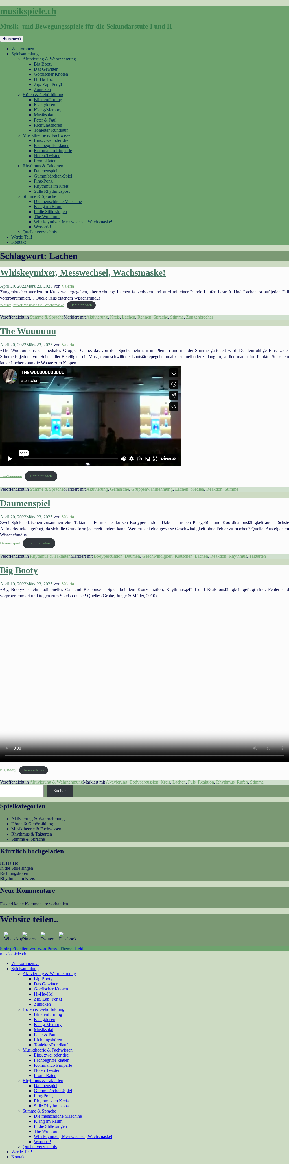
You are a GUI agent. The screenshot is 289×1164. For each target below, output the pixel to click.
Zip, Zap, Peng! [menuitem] (48, 999)
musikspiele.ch (28, 11)
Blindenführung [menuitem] (48, 1014)
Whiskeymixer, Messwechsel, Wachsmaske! (73, 221)
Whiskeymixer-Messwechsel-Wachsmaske (32, 305)
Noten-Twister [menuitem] (47, 1070)
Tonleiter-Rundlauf (51, 130)
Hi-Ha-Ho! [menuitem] (44, 994)
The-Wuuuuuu (11, 476)
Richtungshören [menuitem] (48, 1039)
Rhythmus (238, 556)
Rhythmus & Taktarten (43, 165)
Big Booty (43, 64)
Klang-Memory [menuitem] (48, 1024)
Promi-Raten (45, 160)
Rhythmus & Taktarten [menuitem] (43, 1080)
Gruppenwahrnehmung (152, 489)
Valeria (68, 286)
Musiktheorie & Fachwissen (48, 135)
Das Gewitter (46, 69)
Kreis (115, 317)
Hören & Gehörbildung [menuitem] (43, 1009)
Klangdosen (44, 104)
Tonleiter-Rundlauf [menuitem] (51, 1044)
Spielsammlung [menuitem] (25, 968)
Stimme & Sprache (39, 196)
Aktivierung (97, 317)
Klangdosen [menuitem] (44, 1019)
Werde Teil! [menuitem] (21, 1151)
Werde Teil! (21, 237)
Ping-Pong (43, 181)
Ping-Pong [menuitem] (43, 1095)
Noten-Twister (47, 155)
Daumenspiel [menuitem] (45, 1085)
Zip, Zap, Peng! (48, 84)
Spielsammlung (25, 53)
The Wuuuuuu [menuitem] (47, 1131)
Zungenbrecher (199, 317)
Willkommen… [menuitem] (25, 963)
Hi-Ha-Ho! (44, 79)
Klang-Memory (48, 109)
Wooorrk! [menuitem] (42, 1141)
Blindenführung (48, 99)
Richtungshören (48, 125)
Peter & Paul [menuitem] (45, 1034)
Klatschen (183, 556)
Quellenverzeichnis (40, 232)
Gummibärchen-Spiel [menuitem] (53, 1090)
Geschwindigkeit (157, 556)
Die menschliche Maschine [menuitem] (58, 1116)
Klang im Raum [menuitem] (48, 1121)
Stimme (177, 317)
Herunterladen (81, 305)
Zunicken (42, 89)
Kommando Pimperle (53, 150)
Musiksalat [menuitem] (43, 1029)
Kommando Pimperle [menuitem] (53, 1065)
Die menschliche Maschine (58, 201)
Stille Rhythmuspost (52, 191)
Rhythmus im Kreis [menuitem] (51, 1100)
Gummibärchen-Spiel (53, 176)
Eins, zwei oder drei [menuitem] (51, 1055)
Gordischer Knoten (51, 74)
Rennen (144, 317)
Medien (197, 489)
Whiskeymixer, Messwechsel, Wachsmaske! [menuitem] (73, 1136)
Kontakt (18, 242)
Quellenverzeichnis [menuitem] (40, 1146)
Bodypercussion (108, 556)
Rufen (242, 782)
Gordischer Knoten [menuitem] (51, 988)
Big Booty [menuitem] (43, 978)
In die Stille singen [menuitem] (50, 1126)
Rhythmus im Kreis (51, 186)
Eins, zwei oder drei (51, 140)
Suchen (60, 790)
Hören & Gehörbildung (43, 94)
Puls (192, 782)
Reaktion (214, 489)
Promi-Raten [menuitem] (45, 1075)
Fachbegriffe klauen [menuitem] (51, 1060)
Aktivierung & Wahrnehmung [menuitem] (49, 973)
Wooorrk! (42, 226)
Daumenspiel (45, 170)
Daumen (132, 556)
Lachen (128, 317)
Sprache (161, 317)
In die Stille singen (50, 211)
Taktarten (257, 556)
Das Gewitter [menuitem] (46, 983)
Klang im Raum (48, 206)
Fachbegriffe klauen (51, 145)
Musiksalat (43, 114)
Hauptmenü (11, 39)
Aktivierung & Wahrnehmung (49, 59)
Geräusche (119, 489)
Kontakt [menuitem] (18, 1156)
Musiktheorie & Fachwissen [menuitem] (48, 1050)
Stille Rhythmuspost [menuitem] (52, 1106)
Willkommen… (25, 48)
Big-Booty (8, 770)
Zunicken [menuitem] (42, 1004)
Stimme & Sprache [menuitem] (39, 1111)
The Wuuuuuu (47, 216)
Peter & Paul (45, 120)
